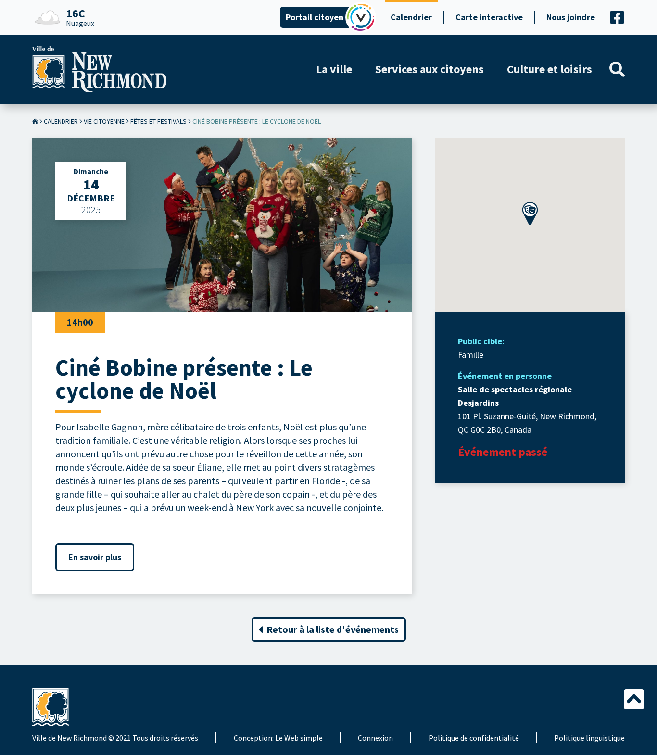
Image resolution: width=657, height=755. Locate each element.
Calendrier (411, 17)
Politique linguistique (589, 737)
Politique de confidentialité (474, 737)
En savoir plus (94, 557)
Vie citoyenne (104, 121)
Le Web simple (299, 737)
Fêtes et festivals (158, 121)
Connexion (375, 737)
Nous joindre (570, 17)
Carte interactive (489, 17)
